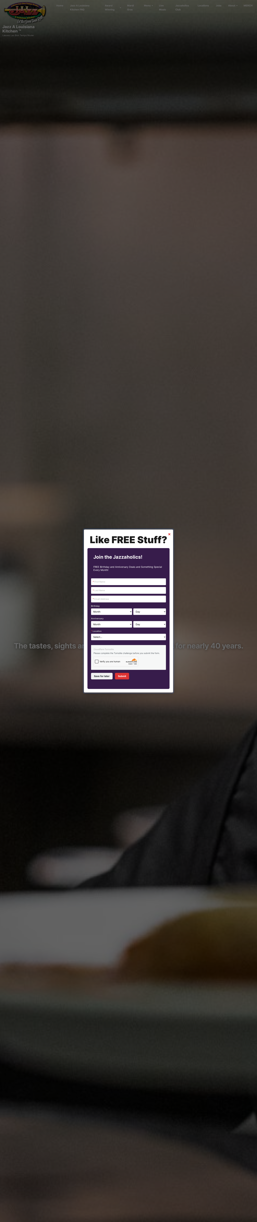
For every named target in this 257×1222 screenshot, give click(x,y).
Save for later (102, 676)
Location (96, 631)
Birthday (95, 606)
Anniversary (97, 618)
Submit (122, 676)
